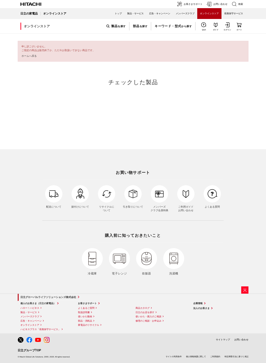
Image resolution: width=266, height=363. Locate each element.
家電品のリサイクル (88, 325)
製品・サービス (28, 312)
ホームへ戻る (29, 55)
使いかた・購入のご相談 (148, 316)
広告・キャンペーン (31, 320)
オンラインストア (29, 325)
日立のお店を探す (145, 312)
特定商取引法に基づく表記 (236, 356)
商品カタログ (143, 308)
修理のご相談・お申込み (148, 320)
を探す (118, 26)
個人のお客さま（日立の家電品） (38, 303)
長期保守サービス (233, 13)
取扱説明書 (84, 312)
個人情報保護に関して (196, 356)
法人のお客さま (201, 308)
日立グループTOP (29, 350)
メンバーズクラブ (185, 13)
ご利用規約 (215, 356)
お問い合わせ (241, 339)
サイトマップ (223, 339)
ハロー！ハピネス (29, 308)
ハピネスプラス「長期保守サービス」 (40, 329)
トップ (118, 13)
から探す (173, 26)
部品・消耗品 (85, 320)
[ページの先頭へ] (244, 290)
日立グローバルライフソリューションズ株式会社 (48, 297)
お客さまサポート (87, 303)
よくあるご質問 (86, 308)
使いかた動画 (85, 316)
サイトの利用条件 (174, 356)
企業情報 (198, 303)
